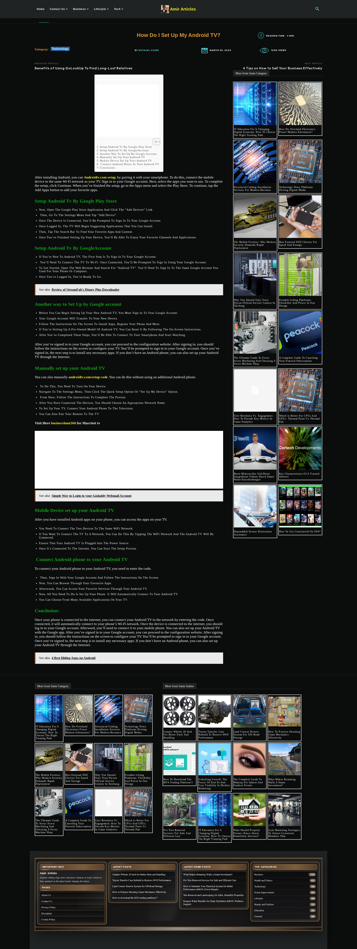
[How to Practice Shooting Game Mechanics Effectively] (284, 711)
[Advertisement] (128, 111)
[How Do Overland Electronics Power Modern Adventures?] (300, 104)
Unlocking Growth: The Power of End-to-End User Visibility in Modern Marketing (214, 784)
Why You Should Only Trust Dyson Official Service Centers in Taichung (254, 303)
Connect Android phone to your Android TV (129, 164)
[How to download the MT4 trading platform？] (179, 759)
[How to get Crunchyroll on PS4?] (300, 506)
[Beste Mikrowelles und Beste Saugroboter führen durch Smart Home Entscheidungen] (255, 448)
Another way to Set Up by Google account (129, 153)
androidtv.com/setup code (88, 377)
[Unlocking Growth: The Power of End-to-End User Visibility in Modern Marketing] (214, 759)
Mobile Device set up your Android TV (126, 160)
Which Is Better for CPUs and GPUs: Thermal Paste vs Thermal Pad (299, 418)
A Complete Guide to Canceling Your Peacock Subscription (298, 359)
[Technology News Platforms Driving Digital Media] (300, 162)
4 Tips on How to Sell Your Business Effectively (282, 68)
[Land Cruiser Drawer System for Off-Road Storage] (249, 711)
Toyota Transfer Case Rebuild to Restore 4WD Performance (213, 734)
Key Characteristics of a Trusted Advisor (299, 475)
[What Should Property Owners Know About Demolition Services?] (249, 810)
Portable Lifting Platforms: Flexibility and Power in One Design (297, 303)
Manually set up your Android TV (122, 157)
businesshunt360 (63, 423)
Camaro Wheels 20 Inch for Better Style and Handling (177, 734)
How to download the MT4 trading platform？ (178, 781)
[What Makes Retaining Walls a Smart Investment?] (284, 759)
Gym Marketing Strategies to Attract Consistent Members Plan (284, 833)
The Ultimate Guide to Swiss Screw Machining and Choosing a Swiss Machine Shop (255, 360)
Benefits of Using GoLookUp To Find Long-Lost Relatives (83, 68)
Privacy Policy (48, 907)
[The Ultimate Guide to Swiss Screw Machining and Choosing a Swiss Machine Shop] (255, 332)
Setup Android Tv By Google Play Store (126, 146)
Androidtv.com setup (99, 177)
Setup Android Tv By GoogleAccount (124, 150)
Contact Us (46, 901)
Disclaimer (46, 913)
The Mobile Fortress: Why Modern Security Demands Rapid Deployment (255, 245)
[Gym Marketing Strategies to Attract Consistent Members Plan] (284, 810)
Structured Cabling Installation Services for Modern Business (252, 188)
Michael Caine (149, 50)
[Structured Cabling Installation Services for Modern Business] (255, 162)
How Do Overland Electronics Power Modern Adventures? (297, 131)
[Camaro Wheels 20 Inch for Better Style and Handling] (179, 711)
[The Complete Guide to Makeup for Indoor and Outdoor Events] (249, 759)
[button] (317, 9)
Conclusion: (108, 167)
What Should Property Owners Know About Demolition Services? (246, 833)
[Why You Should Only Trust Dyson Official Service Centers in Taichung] (255, 274)
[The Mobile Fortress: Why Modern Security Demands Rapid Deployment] (255, 216)
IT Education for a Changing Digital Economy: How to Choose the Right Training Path (254, 132)
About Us (46, 895)
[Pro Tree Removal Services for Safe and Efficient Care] (179, 810)
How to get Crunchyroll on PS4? (300, 531)
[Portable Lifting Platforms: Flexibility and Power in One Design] (300, 274)
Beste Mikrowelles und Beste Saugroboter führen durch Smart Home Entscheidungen (254, 476)
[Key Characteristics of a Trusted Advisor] (300, 448)
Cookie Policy (48, 919)
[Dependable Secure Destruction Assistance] (255, 506)
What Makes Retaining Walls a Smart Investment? (282, 782)
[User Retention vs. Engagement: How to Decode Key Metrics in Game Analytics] (255, 390)
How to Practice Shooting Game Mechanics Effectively (284, 734)
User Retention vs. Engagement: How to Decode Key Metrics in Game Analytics (253, 418)
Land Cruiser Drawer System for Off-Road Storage (246, 734)
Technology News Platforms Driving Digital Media (296, 188)
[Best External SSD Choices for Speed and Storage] (300, 216)
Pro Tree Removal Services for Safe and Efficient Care (177, 833)
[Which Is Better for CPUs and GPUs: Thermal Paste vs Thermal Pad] (300, 390)
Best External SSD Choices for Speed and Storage (298, 243)
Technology (60, 48)
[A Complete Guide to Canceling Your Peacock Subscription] (300, 332)
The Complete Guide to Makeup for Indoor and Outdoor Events (248, 782)
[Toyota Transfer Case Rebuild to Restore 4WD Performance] (214, 711)
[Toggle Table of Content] (154, 141)
